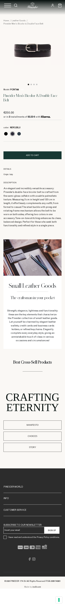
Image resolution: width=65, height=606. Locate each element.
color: (11, 128)
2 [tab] (31, 84)
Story (32, 447)
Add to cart (32, 155)
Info (6, 498)
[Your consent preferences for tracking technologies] (59, 600)
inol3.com (36, 587)
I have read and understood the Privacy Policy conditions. (34, 537)
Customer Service (14, 510)
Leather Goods (19, 21)
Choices (32, 436)
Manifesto (32, 425)
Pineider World (13, 487)
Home (6, 21)
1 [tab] (28, 84)
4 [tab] (36, 84)
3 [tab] (34, 84)
